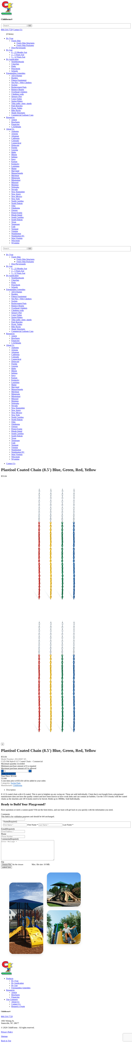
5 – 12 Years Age (18, 57)
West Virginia (16, 238)
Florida (14, 148)
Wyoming (15, 243)
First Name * (32, 825)
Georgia (14, 150)
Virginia (14, 231)
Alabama (15, 131)
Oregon (14, 210)
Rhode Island (16, 215)
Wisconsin (15, 240)
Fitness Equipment (18, 80)
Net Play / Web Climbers (21, 82)
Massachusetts (17, 173)
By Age (9, 50)
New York (15, 199)
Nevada (14, 189)
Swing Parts (15, 783)
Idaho (13, 152)
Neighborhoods (17, 62)
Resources (10, 117)
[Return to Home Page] (7, 14)
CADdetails (16, 127)
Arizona (14, 134)
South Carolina (17, 217)
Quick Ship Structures (25, 43)
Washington (16, 233)
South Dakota (17, 220)
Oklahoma (15, 208)
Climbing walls (17, 94)
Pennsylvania (16, 213)
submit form (6, 867)
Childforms (17, 785)
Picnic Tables (16, 108)
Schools (14, 71)
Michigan (15, 175)
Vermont (14, 229)
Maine (13, 168)
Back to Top (6, 1041)
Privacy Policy (7, 1032)
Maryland (15, 171)
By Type (9, 38)
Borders (14, 78)
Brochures (15, 122)
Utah (13, 227)
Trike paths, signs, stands (21, 103)
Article (14, 120)
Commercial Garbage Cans (22, 115)
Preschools (15, 69)
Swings (14, 85)
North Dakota (17, 203)
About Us (10, 129)
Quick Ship (16, 41)
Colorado (15, 141)
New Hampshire (18, 192)
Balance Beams (17, 89)
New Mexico (16, 196)
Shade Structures (18, 113)
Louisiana (15, 166)
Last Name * (68, 825)
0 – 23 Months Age (19, 52)
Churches (15, 64)
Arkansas (15, 136)
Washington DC (17, 236)
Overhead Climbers (19, 92)
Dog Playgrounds (18, 48)
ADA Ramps (16, 75)
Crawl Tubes (16, 99)
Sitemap (4, 1036)
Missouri (14, 182)
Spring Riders (17, 101)
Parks (13, 66)
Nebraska (15, 187)
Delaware (15, 145)
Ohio (13, 206)
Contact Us (17, 30)
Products (9, 978)
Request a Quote (18, 1006)
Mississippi (15, 180)
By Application (12, 59)
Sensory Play (16, 96)
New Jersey (16, 194)
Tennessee (15, 224)
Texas (13, 222)
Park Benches (17, 106)
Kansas (14, 161)
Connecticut (16, 143)
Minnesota (15, 178)
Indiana (14, 157)
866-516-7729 (7, 30)
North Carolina (17, 201)
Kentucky (15, 164)
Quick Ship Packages (25, 45)
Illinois (14, 154)
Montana (15, 185)
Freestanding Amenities (15, 73)
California (15, 138)
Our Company (12, 999)
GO (29, 26)
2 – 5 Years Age (17, 55)
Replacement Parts (18, 87)
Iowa (13, 159)
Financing (15, 124)
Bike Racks (16, 110)
